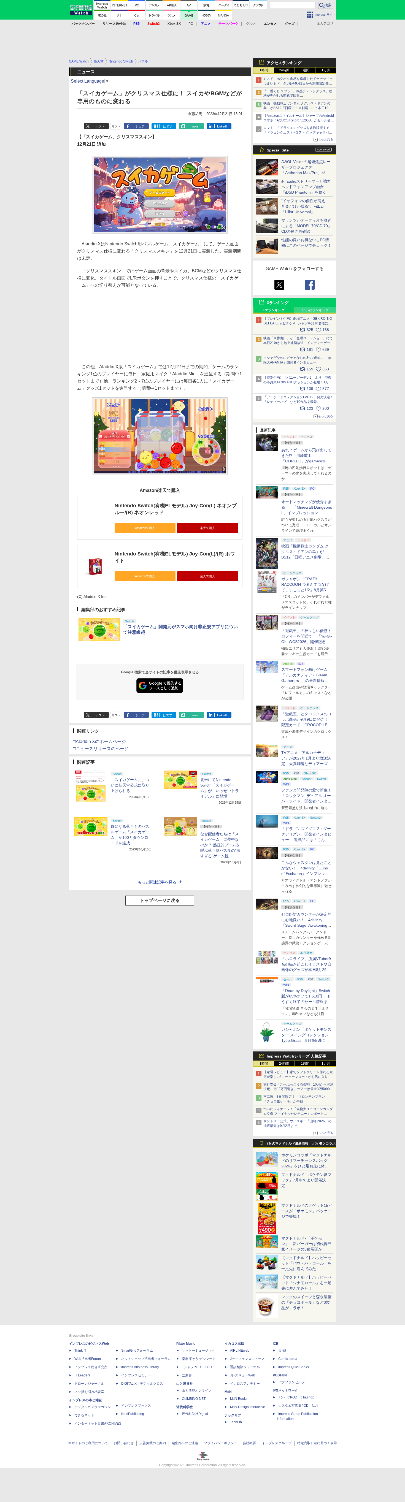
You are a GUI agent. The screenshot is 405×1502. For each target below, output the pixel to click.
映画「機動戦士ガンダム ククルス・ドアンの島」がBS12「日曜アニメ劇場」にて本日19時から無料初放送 (297, 108)
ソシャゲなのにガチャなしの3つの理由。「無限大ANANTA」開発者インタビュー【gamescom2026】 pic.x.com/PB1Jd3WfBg (297, 362)
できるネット (84, 1415)
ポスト (100, 126)
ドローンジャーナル (89, 1384)
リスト (116, 126)
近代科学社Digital (195, 1414)
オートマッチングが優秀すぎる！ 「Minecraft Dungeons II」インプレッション (306, 507)
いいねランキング (315, 310)
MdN (228, 1392)
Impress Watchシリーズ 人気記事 (296, 1056)
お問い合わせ (124, 1443)
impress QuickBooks (293, 1367)
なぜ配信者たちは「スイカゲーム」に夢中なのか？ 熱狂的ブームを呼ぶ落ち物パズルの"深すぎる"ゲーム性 (220, 845)
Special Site (278, 150)
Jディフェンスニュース (247, 1359)
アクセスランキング (284, 63)
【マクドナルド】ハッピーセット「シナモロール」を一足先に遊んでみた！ (306, 1282)
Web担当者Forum (87, 1359)
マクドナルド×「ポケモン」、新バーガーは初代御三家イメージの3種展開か (306, 1243)
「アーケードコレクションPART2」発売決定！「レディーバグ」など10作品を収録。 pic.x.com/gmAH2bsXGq (298, 401)
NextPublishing (132, 1414)
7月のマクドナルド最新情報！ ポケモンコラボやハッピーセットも (301, 1145)
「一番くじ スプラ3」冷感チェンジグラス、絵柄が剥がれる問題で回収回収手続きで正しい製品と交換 (297, 95)
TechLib (236, 1422)
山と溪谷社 (184, 1384)
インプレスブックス (136, 1406)
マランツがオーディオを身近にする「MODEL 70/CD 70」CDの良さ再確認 (306, 226)
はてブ (167, 126)
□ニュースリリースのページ (101, 748)
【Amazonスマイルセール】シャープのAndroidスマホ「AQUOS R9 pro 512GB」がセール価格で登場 (298, 120)
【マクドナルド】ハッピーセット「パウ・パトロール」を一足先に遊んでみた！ (306, 1263)
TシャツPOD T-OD (197, 1367)
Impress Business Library (140, 1367)
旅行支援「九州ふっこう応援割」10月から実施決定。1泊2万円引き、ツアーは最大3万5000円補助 (298, 1089)
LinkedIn (222, 126)
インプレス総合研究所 (90, 1367)
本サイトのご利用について (88, 1443)
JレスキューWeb (242, 1375)
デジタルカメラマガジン (92, 1407)
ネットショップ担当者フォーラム (146, 1359)
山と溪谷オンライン (197, 1390)
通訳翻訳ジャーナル (245, 1367)
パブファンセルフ (291, 1382)
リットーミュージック (198, 1350)
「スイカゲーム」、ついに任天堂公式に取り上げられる (130, 785)
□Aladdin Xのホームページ (99, 741)
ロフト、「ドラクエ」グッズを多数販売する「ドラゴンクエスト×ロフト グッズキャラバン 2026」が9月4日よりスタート (297, 132)
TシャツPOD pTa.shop (296, 1397)
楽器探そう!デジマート (199, 1359)
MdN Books (238, 1399)
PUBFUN (280, 1375)
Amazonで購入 (145, 528)
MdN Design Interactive (247, 1407)
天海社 (283, 1350)
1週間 (305, 70)
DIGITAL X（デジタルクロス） (143, 1384)
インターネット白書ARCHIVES (97, 1423)
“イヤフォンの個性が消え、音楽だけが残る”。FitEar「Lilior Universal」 (305, 206)
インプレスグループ (276, 1443)
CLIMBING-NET (194, 1399)
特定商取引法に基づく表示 (317, 1443)
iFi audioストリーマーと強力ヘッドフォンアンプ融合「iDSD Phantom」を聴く (306, 186)
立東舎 (187, 1375)
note (195, 126)
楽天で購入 (207, 528)
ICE (275, 1344)
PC (190, 24)
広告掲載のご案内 (152, 1443)
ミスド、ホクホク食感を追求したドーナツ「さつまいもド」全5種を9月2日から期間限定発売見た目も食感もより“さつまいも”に (298, 83)
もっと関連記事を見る (157, 882)
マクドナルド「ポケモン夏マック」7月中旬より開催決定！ (306, 1180)
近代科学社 (184, 1407)
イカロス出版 (234, 1344)
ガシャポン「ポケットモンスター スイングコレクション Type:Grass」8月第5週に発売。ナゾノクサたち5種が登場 (306, 1040)
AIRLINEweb (239, 1350)
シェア (140, 126)
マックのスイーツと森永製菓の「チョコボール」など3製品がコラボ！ (306, 1302)
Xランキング (277, 302)
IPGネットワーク (285, 1390)
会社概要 (249, 1443)
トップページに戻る (160, 900)
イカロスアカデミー (245, 1384)
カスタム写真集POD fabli (298, 1406)
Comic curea (287, 1359)
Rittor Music (185, 1344)
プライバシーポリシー (220, 1443)
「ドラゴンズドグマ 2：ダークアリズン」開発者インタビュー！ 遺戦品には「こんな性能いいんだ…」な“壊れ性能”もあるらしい (306, 839)
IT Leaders (82, 1375)
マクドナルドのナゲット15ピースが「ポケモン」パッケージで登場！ (306, 1211)
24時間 (284, 70)
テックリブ (233, 1415)
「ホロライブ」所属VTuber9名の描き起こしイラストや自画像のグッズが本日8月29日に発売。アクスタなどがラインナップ (306, 969)
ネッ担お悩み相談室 (89, 1392)
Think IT (80, 1350)
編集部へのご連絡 (185, 1443)
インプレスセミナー (136, 1375)
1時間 (264, 70)
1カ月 (326, 70)
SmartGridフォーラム (137, 1350)
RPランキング (274, 310)
